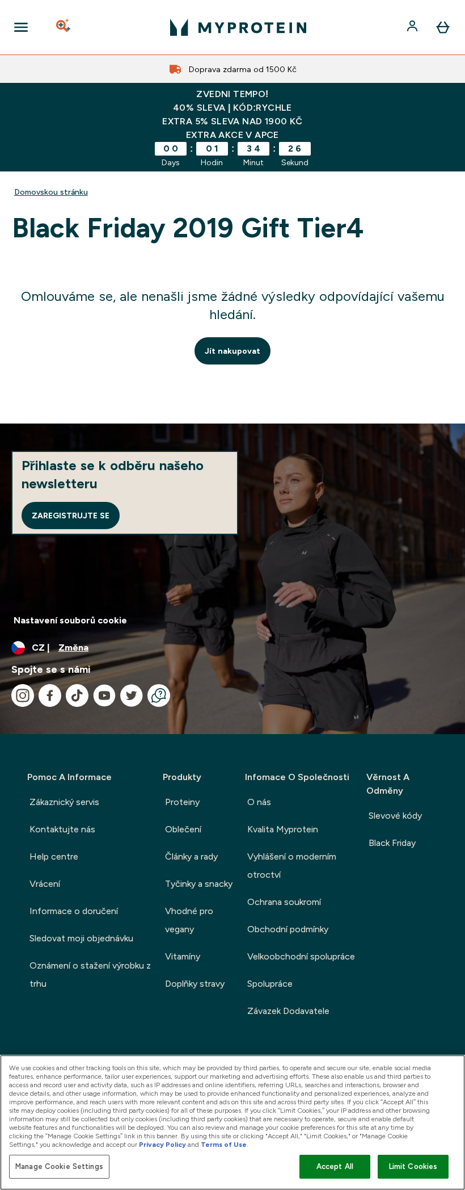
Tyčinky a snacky (198, 884)
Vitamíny (182, 956)
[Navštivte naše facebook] (50, 695)
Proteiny (182, 802)
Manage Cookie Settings (59, 1166)
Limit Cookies (413, 1166)
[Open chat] (158, 695)
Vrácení (44, 884)
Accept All (334, 1166)
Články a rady (191, 856)
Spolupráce (270, 983)
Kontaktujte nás (62, 829)
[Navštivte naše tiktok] (77, 695)
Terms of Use (224, 1145)
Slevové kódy (395, 815)
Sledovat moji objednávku (81, 938)
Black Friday (392, 843)
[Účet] (413, 27)
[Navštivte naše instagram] (22, 695)
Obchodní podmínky (287, 929)
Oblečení (183, 829)
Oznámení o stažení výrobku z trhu (90, 974)
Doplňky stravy (195, 983)
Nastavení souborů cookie (70, 620)
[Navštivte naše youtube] (104, 695)
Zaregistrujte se (70, 515)
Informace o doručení (73, 911)
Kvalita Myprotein (282, 829)
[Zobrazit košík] (443, 27)
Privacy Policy (162, 1145)
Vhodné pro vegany (189, 920)
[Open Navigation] (21, 27)
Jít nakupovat (232, 350)
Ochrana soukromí (284, 902)
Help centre (53, 856)
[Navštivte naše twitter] (131, 695)
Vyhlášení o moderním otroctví (291, 865)
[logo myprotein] (238, 27)
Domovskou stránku (51, 191)
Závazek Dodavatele (288, 1011)
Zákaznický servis (64, 802)
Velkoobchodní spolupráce (301, 956)
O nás (259, 802)
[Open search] (64, 27)
